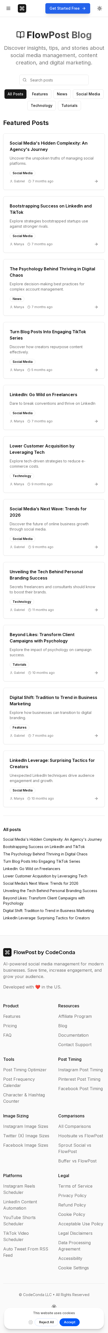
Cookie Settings (73, 1267)
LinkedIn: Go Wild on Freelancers (31, 868)
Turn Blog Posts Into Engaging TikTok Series (41, 861)
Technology (41, 105)
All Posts (15, 94)
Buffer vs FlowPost (77, 1160)
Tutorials (69, 105)
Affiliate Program (75, 1016)
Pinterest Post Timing (79, 1079)
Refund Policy (72, 1205)
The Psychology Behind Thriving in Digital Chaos (45, 854)
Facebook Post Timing (80, 1088)
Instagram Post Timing (80, 1069)
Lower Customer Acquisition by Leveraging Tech (45, 876)
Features (40, 94)
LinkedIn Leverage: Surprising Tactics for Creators (46, 918)
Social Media (88, 94)
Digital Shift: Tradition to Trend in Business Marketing (48, 910)
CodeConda (60, 952)
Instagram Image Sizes (25, 1126)
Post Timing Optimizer (25, 1069)
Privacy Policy (72, 1195)
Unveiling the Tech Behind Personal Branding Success (50, 890)
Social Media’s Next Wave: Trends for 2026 (40, 883)
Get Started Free (65, 8)
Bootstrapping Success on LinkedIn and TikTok (44, 846)
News (62, 94)
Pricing (10, 1025)
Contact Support (74, 1044)
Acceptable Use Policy (80, 1223)
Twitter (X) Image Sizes (26, 1135)
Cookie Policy (71, 1214)
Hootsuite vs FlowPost (80, 1135)
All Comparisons (74, 1126)
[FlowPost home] (22, 8)
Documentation (73, 1035)
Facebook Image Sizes (25, 1145)
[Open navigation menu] (8, 8)
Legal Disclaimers (75, 1233)
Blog (62, 1025)
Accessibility (70, 1258)
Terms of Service (75, 1186)
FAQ (7, 1035)
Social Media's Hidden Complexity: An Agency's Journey (52, 839)
